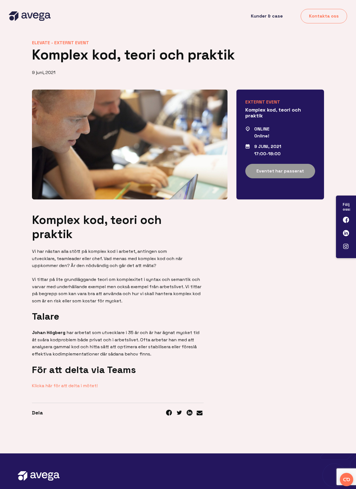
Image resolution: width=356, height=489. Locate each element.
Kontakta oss (324, 16)
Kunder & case (267, 16)
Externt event (71, 43)
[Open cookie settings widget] (346, 479)
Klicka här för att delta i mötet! (65, 386)
